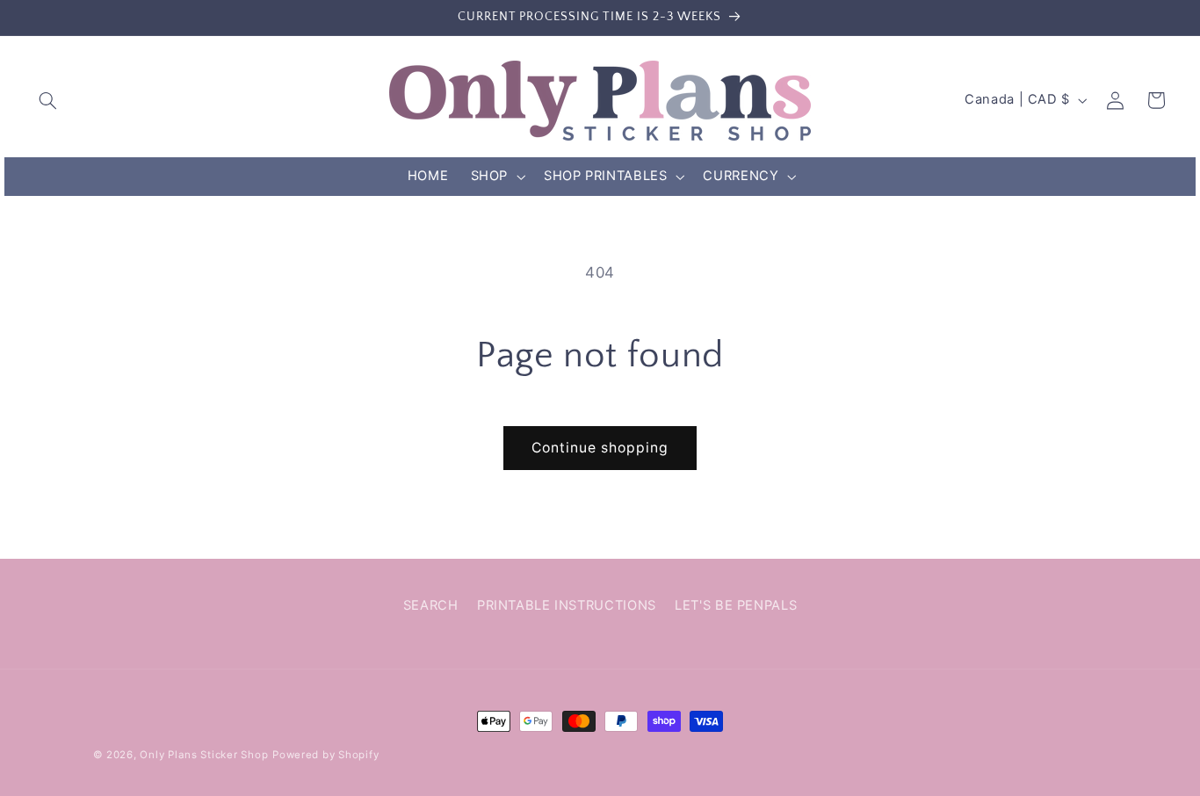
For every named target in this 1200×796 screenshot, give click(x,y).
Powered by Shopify (325, 755)
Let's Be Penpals (736, 605)
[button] (48, 100)
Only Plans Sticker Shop (204, 755)
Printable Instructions (566, 605)
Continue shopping (600, 447)
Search (431, 605)
